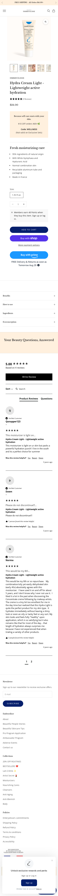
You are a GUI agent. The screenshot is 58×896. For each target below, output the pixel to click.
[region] (29, 2)
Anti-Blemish (9, 799)
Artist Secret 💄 (10, 775)
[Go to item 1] (14, 68)
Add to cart (29, 229)
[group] (29, 364)
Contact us (8, 747)
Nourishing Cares (11, 785)
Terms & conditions (12, 832)
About (5, 719)
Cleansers (7, 789)
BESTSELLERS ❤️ (10, 766)
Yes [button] (29, 458)
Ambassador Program (13, 738)
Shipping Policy (10, 822)
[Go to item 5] (50, 68)
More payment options (29, 245)
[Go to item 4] (41, 68)
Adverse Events (10, 742)
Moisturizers (9, 780)
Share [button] (41, 458)
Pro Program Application (14, 733)
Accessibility (8, 841)
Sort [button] (8, 388)
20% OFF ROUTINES (12, 761)
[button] (29, 99)
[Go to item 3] (32, 68)
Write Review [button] (29, 376)
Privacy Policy (9, 836)
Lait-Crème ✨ (9, 771)
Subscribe (13, 703)
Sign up (35, 215)
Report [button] (34, 458)
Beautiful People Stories (14, 723)
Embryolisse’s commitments (16, 818)
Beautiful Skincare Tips (13, 728)
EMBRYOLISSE (17, 78)
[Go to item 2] (23, 68)
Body (5, 803)
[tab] (28, 399)
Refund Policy (9, 827)
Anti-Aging (8, 794)
